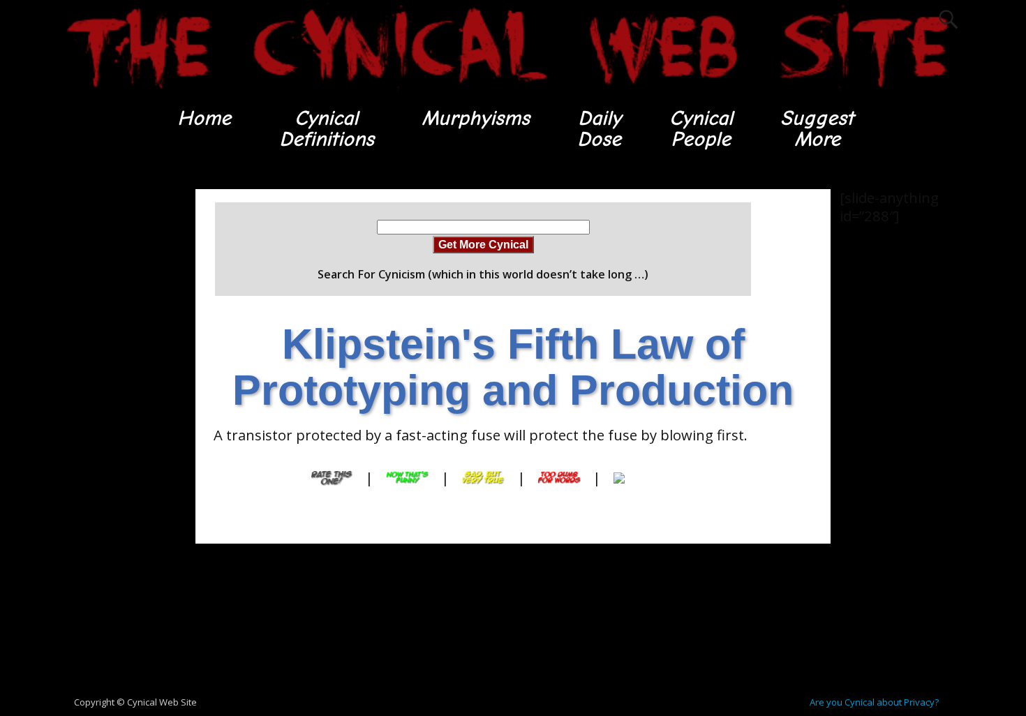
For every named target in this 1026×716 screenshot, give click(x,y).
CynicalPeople (701, 128)
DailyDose (599, 128)
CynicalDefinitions (326, 128)
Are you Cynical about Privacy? (874, 702)
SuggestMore (817, 128)
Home (204, 118)
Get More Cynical (483, 244)
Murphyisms (476, 118)
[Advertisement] (115, 398)
